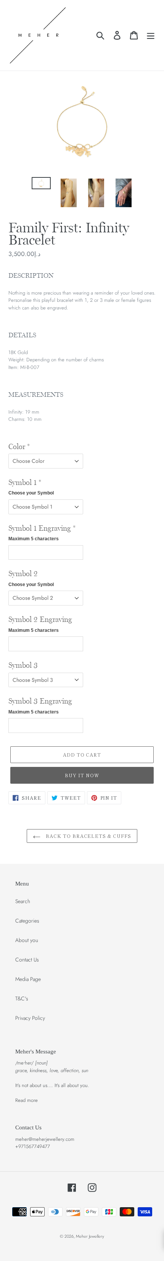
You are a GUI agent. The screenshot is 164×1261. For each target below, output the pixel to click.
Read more (26, 1100)
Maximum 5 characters (33, 538)
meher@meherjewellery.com (44, 1139)
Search (22, 901)
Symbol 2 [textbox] (31, 578)
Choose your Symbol (31, 493)
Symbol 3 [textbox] (23, 665)
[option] (41, 185)
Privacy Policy (30, 1018)
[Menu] (150, 35)
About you (26, 940)
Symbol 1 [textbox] (31, 487)
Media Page (28, 979)
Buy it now (82, 775)
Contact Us (27, 959)
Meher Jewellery (90, 1236)
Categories (27, 920)
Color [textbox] (19, 447)
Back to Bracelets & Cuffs (87, 836)
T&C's (21, 998)
